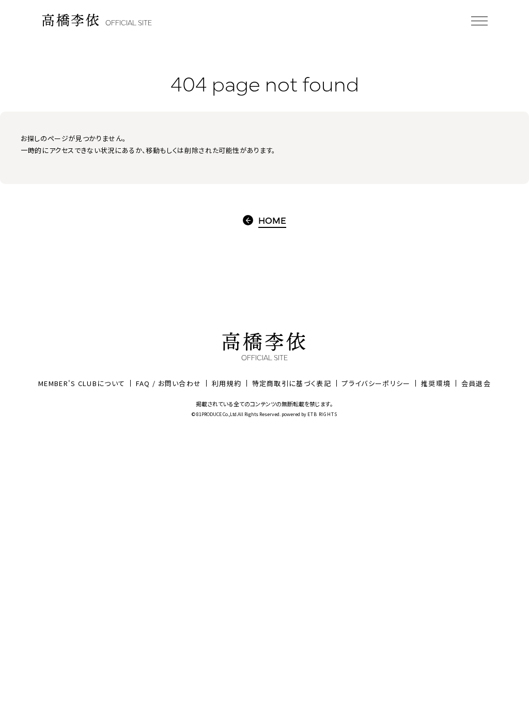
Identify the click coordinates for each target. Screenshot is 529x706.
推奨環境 (435, 383)
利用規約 (226, 383)
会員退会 (476, 383)
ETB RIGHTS (322, 414)
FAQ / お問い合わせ (168, 383)
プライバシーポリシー (375, 383)
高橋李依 (96, 20)
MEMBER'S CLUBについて (81, 383)
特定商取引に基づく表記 (291, 383)
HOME (272, 220)
